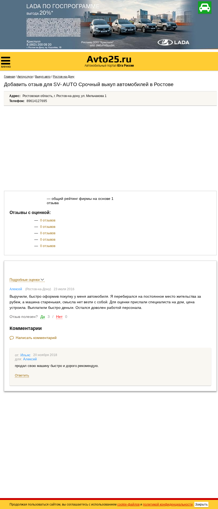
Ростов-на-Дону (63, 76)
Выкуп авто (43, 76)
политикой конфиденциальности (168, 504)
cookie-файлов (128, 504)
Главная (9, 76)
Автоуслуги (25, 76)
